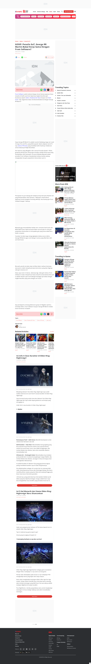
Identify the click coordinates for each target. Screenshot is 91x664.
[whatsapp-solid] (41, 90)
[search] (62, 11)
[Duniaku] (21, 11)
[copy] (51, 90)
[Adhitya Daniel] (16, 326)
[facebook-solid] (45, 90)
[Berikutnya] (54, 339)
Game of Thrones (23, 146)
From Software (19, 94)
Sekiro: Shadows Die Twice (33, 98)
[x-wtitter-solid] (48, 90)
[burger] (75, 11)
